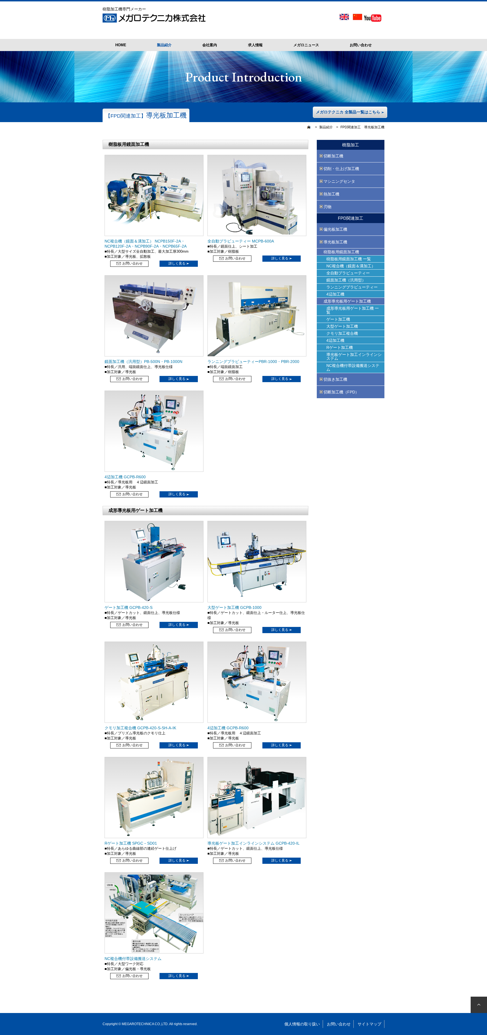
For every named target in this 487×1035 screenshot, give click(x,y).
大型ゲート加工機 (342, 326)
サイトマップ (369, 1024)
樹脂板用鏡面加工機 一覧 (348, 259)
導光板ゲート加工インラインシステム (354, 356)
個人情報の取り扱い (302, 1024)
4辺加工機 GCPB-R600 (125, 477)
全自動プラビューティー (348, 273)
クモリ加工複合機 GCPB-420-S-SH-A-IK (140, 728)
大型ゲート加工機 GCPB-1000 (234, 607)
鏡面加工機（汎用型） (346, 280)
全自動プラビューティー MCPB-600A (240, 241)
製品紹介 (326, 127)
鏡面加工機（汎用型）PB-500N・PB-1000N (143, 361)
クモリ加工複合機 (342, 333)
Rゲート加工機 (339, 347)
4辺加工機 (335, 294)
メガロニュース (306, 45)
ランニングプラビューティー (352, 287)
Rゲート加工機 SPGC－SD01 (131, 843)
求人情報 (255, 45)
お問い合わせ (361, 45)
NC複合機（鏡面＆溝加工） (350, 266)
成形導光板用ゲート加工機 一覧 (352, 310)
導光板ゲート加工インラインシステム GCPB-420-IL (253, 843)
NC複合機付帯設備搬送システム (133, 958)
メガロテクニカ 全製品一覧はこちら (348, 112)
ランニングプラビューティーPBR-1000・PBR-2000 (253, 361)
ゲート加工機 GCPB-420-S (128, 607)
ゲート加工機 (338, 319)
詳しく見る (177, 263)
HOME (120, 45)
